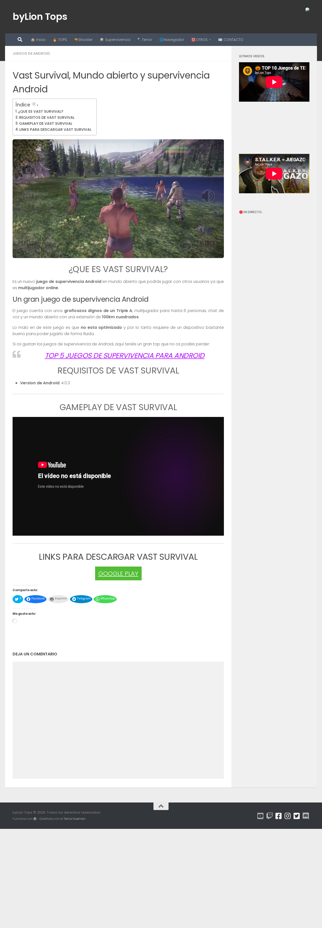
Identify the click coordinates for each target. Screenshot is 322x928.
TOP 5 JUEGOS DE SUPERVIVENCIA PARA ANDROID (125, 355)
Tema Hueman (74, 819)
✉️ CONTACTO (230, 39)
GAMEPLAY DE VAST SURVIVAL (45, 123)
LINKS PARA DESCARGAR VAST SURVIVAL (55, 129)
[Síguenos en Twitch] (269, 816)
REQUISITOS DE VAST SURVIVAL (46, 117)
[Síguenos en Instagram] (287, 816)
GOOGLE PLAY (118, 573)
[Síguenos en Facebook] (278, 816)
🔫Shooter (83, 39)
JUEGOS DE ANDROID (31, 53)
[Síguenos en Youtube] (260, 816)
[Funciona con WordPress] (34, 818)
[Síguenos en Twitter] (296, 816)
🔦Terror (144, 39)
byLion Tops (40, 16)
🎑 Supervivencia (115, 39)
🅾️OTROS (199, 39)
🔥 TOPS (60, 39)
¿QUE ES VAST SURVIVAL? (40, 111)
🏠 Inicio (38, 39)
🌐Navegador (171, 39)
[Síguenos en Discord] (305, 816)
